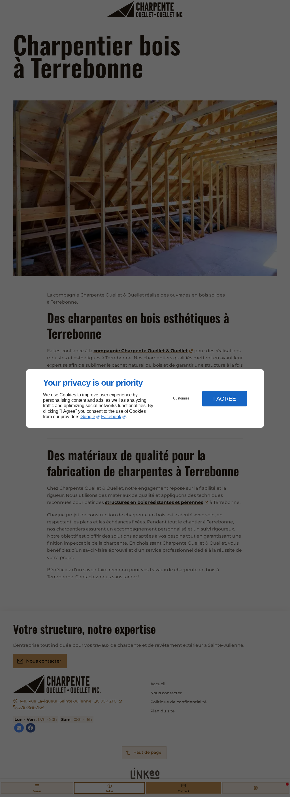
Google (87, 416)
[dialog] (145, 398)
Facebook (111, 416)
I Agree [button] (224, 399)
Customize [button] (181, 398)
